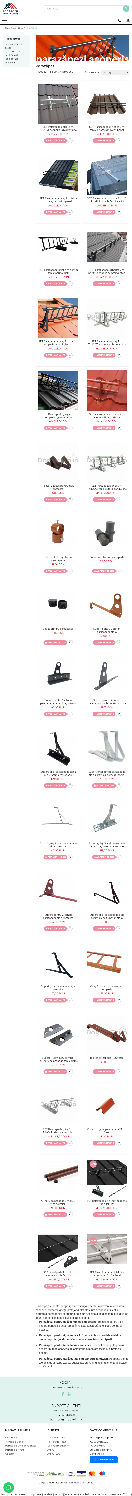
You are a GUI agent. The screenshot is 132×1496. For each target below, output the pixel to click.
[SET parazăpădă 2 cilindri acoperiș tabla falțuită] (107, 1178)
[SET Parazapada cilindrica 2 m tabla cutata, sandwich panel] (107, 104)
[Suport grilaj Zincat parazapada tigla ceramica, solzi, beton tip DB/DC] (107, 749)
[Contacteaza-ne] (119, 20)
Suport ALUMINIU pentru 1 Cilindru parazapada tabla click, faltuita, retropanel (58, 1059)
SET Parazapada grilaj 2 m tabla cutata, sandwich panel (58, 200)
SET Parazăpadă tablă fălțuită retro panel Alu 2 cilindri (107, 1274)
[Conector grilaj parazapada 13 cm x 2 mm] (107, 1106)
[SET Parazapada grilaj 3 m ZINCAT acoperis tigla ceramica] (107, 318)
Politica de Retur (56, 1441)
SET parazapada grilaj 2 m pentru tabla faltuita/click (58, 271)
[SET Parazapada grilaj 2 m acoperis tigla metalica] (58, 390)
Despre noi (11, 1437)
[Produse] (5, 21)
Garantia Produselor (58, 1445)
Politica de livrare (14, 1449)
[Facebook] (63, 1394)
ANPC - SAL (53, 1453)
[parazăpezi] (82, 48)
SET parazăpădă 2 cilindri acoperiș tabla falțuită (107, 1202)
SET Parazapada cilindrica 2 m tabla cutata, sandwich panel (107, 128)
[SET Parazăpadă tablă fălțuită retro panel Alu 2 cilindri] (107, 1249)
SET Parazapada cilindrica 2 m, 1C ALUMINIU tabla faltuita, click (106, 200)
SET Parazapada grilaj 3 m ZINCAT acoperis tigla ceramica (107, 343)
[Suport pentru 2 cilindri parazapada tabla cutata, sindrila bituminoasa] (107, 677)
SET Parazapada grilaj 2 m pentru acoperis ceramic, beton (58, 343)
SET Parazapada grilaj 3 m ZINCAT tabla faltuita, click (58, 1131)
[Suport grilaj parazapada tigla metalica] (58, 963)
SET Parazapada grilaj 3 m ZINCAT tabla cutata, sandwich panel (107, 487)
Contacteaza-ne (106, 1459)
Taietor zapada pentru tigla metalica (58, 487)
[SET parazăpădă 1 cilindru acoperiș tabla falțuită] (58, 1249)
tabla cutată (11, 58)
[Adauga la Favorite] (70, 140)
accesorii (10, 62)
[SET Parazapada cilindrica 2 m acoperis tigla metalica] (107, 390)
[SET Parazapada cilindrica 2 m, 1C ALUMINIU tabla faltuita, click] (107, 175)
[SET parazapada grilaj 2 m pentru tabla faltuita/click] (58, 247)
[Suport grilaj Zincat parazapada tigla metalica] (58, 820)
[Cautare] (126, 8)
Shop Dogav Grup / (15, 28)
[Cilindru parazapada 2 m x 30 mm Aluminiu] (58, 1178)
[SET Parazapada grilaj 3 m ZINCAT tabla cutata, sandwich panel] (107, 463)
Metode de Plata (56, 1437)
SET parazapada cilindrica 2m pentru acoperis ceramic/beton (106, 271)
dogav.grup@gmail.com (68, 1419)
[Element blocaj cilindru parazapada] (58, 534)
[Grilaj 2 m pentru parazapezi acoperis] (107, 963)
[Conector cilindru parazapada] (107, 534)
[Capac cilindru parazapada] (58, 606)
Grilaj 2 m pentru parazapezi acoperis (106, 988)
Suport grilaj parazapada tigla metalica (58, 988)
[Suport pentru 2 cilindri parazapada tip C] (107, 606)
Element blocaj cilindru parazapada (58, 559)
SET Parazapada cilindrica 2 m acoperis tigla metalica (107, 416)
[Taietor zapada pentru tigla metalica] (58, 463)
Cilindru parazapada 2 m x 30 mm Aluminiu (58, 1202)
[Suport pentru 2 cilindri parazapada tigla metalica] (58, 892)
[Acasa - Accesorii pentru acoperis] (20, 9)
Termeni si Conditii (15, 1441)
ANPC (50, 1449)
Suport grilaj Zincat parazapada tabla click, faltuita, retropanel (107, 845)
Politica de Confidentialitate (20, 1445)
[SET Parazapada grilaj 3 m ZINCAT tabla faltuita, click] (58, 1106)
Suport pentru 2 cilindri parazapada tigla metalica (58, 916)
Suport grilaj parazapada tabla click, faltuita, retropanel (58, 773)
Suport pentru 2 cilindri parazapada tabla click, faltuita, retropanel (58, 702)
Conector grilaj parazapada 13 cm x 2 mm (106, 1131)
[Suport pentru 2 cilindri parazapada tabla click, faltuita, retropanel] (58, 677)
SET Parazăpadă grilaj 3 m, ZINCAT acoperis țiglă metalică (58, 128)
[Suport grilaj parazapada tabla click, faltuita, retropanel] (58, 749)
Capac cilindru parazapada (58, 628)
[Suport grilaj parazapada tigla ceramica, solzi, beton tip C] (107, 892)
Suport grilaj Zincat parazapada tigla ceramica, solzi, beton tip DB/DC (107, 773)
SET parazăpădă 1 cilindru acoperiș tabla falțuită (58, 1274)
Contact (9, 1453)
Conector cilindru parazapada (107, 557)
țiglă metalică (12, 51)
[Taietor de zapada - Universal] (107, 1035)
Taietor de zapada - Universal (107, 1057)
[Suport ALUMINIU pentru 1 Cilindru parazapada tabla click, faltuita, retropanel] (58, 1035)
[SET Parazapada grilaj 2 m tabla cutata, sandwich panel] (58, 175)
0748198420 (68, 1414)
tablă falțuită (11, 55)
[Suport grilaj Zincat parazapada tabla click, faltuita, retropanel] (107, 820)
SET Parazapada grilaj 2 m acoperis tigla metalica (58, 416)
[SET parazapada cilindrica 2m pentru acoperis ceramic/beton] (107, 247)
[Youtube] (69, 1394)
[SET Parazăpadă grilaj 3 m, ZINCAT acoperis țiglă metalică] (58, 104)
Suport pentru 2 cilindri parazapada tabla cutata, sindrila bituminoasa (107, 702)
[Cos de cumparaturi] (128, 20)
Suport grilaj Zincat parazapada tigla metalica (58, 845)
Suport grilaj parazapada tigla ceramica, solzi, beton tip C (107, 916)
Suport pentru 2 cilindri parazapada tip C (106, 630)
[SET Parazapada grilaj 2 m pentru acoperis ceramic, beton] (58, 318)
